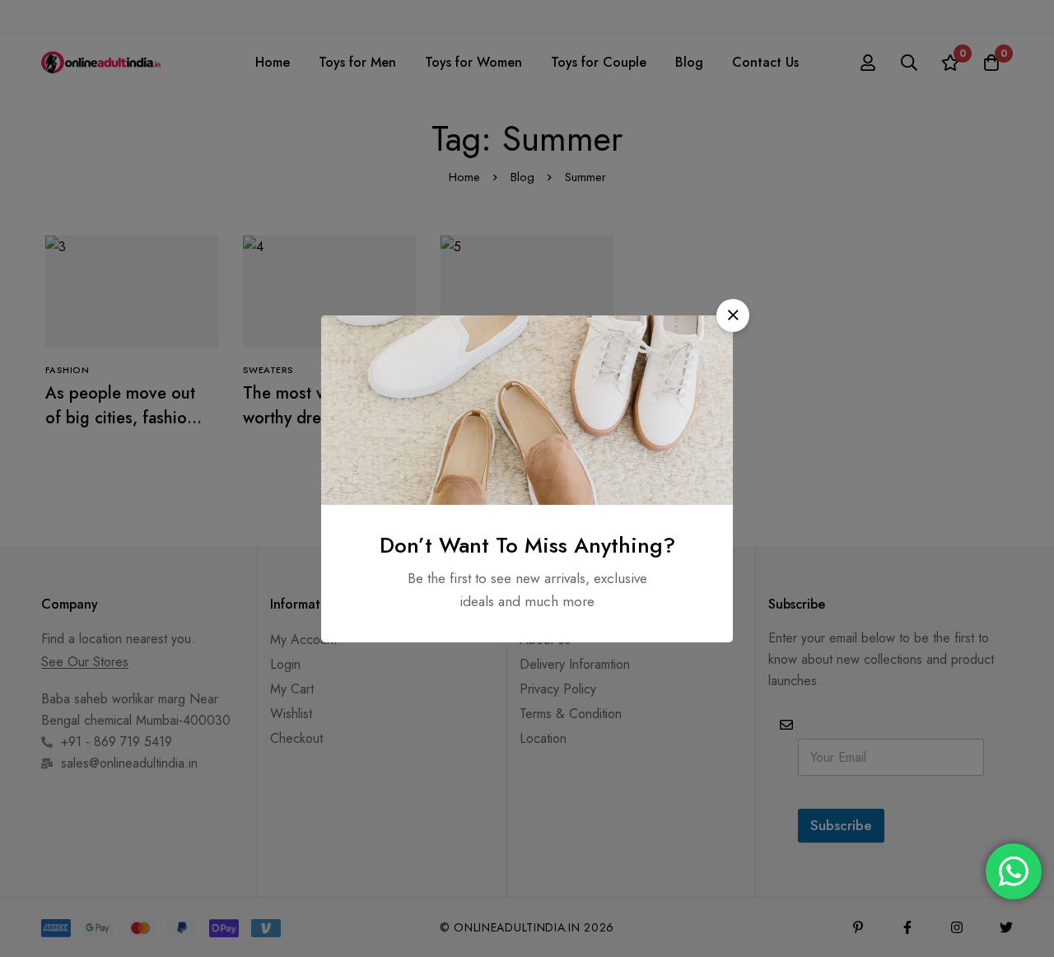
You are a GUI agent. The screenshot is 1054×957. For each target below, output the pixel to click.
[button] (732, 315)
